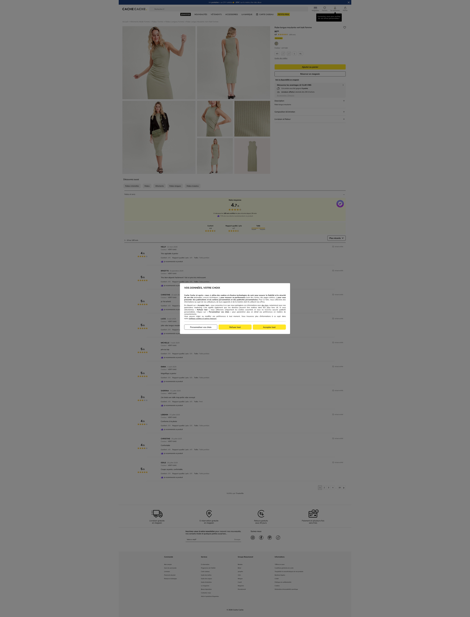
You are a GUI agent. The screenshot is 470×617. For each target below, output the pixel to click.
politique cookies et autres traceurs (202, 318)
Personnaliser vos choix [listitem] (201, 327)
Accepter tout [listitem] (269, 327)
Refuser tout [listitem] (235, 327)
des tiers (265, 305)
